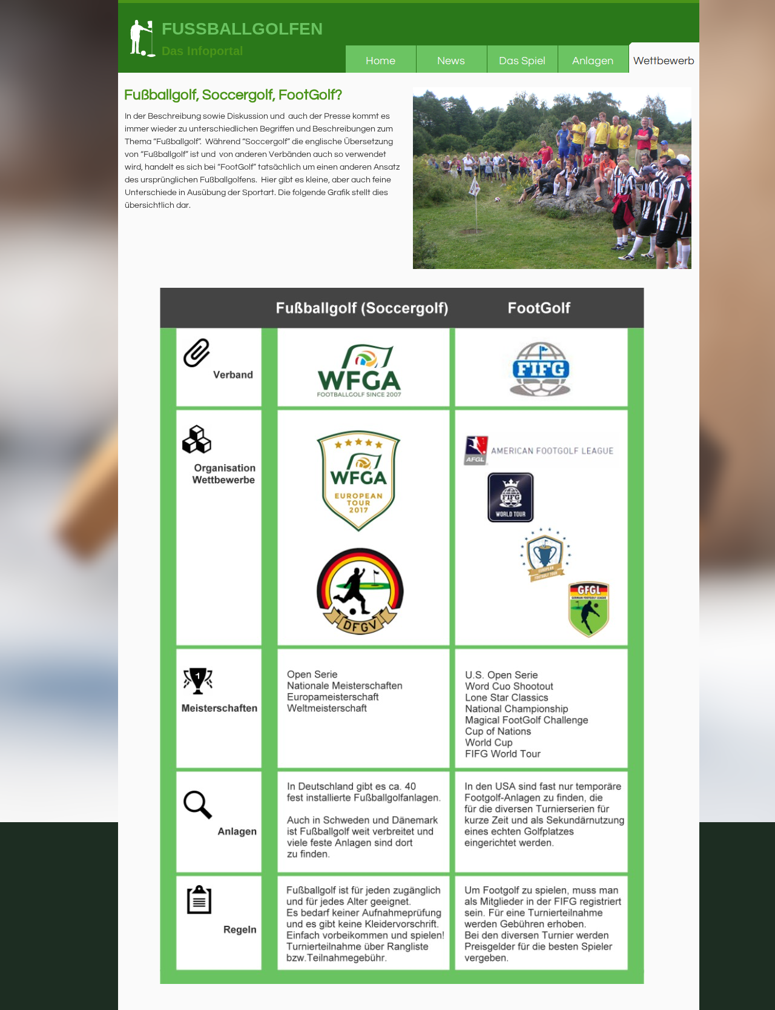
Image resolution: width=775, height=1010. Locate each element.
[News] (451, 57)
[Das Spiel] (522, 57)
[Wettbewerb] (663, 57)
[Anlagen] (593, 57)
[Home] (380, 57)
